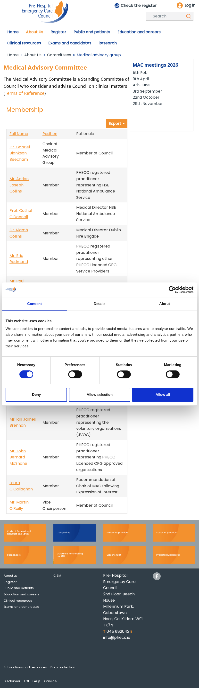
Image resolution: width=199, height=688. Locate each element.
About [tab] (164, 304)
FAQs (37, 681)
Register (10, 582)
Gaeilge (50, 681)
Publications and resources (25, 667)
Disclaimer (12, 681)
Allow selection (100, 394)
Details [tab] (100, 304)
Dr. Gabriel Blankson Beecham (19, 153)
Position (49, 133)
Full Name (18, 133)
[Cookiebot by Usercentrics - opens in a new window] (172, 289)
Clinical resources (18, 601)
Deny (36, 394)
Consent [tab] (34, 304)
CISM (57, 576)
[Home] (45, 12)
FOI (26, 681)
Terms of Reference (24, 93)
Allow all (163, 394)
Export (115, 123)
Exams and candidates (22, 607)
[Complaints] (74, 534)
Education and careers (22, 594)
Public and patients (19, 588)
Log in (190, 5)
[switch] (75, 374)
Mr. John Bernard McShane (18, 457)
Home (13, 55)
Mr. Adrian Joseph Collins (19, 185)
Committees (59, 55)
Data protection (62, 667)
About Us (32, 55)
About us (10, 576)
